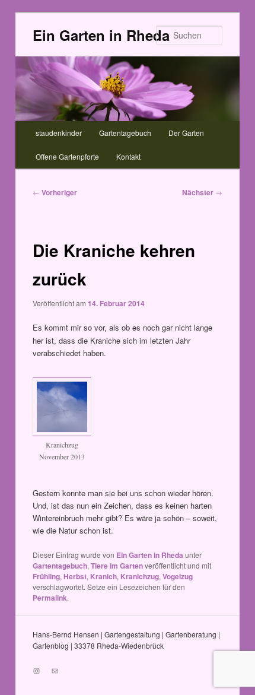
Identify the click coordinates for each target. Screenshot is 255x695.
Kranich (103, 576)
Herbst (75, 576)
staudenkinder (59, 133)
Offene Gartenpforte (67, 156)
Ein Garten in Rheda (101, 35)
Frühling (46, 576)
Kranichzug (139, 576)
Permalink (50, 597)
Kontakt (128, 156)
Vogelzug (177, 576)
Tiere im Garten (117, 565)
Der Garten (186, 133)
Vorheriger (55, 192)
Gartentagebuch (125, 133)
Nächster (202, 192)
